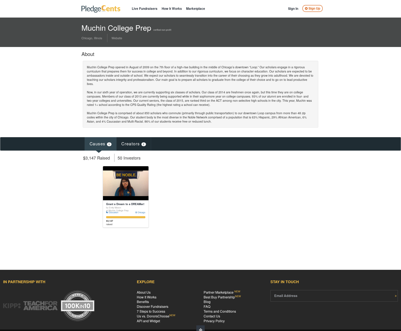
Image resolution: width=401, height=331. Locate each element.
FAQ (207, 306)
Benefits (143, 301)
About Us (144, 292)
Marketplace (195, 8)
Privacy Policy (214, 320)
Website (117, 38)
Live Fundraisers (144, 8)
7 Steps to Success (151, 311)
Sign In (293, 8)
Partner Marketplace (222, 292)
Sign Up (314, 8)
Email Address (285, 295)
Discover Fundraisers (152, 306)
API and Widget (148, 320)
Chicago (141, 212)
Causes (100, 144)
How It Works (172, 8)
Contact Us (212, 316)
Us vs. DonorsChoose (156, 316)
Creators (133, 144)
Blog (207, 301)
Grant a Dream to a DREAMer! (125, 204)
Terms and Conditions (220, 311)
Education (113, 212)
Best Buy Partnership (222, 297)
